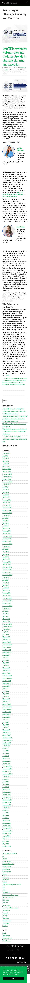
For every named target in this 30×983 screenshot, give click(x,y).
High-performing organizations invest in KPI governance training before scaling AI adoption (14, 431)
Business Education (8, 864)
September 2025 (7, 482)
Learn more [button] (15, 974)
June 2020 (5, 634)
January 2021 (6, 621)
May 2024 (5, 523)
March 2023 (6, 559)
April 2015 (5, 787)
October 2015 (6, 771)
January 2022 (6, 595)
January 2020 (6, 642)
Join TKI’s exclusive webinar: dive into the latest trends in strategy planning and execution (14, 56)
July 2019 (5, 657)
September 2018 (7, 683)
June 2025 (5, 489)
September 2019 (7, 652)
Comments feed (7, 938)
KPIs (4, 890)
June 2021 (5, 614)
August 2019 (6, 655)
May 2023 (5, 554)
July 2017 (5, 719)
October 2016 (6, 743)
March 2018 (6, 699)
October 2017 (6, 712)
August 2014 (6, 807)
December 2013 (7, 828)
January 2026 (6, 471)
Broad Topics (6, 861)
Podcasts (5, 902)
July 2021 (5, 611)
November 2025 (7, 476)
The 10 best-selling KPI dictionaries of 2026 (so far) (14, 425)
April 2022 (5, 588)
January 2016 (6, 763)
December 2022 (7, 567)
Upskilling (5, 923)
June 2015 (5, 782)
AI (3, 856)
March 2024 (6, 528)
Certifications (6, 871)
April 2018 (5, 696)
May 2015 (5, 784)
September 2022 (7, 575)
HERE (8, 375)
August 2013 (6, 836)
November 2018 (7, 678)
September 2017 (7, 714)
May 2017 (5, 725)
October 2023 (6, 541)
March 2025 (6, 497)
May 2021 (5, 616)
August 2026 (6, 453)
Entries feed (6, 935)
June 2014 (5, 813)
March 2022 (6, 590)
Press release (6, 905)
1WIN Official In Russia (9, 853)
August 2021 (6, 608)
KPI (3, 887)
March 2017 (6, 730)
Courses (4, 874)
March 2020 (6, 637)
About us (13, 953)
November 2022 (7, 570)
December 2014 (7, 797)
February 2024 (6, 531)
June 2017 (5, 722)
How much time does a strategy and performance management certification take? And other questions (14, 411)
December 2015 (7, 766)
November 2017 (7, 709)
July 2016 (5, 748)
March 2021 (6, 619)
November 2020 (7, 626)
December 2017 (7, 707)
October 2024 (6, 510)
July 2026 (5, 456)
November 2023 (7, 539)
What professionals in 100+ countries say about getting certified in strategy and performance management (15, 418)
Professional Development (10, 908)
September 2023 (7, 544)
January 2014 (6, 825)
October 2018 (6, 681)
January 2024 (6, 533)
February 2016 (6, 761)
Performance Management (10, 895)
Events (4, 882)
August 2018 (6, 686)
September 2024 (7, 513)
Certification (6, 869)
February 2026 (6, 469)
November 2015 (7, 769)
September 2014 (7, 805)
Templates (5, 918)
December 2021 (7, 598)
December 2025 (7, 474)
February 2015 (6, 792)
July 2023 (5, 549)
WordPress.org (6, 941)
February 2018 (6, 701)
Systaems (18, 384)
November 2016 (7, 740)
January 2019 (6, 673)
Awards (4, 858)
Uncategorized (6, 921)
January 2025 (6, 502)
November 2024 (7, 508)
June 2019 (5, 660)
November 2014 (7, 800)
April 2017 (5, 727)
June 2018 (5, 691)
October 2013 (6, 833)
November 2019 (7, 647)
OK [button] (13, 978)
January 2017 (6, 735)
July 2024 (5, 518)
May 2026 (5, 461)
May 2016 (5, 753)
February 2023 (6, 562)
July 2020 (5, 632)
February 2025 (6, 500)
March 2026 (6, 466)
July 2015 (5, 779)
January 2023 (6, 564)
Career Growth (7, 866)
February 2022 (6, 593)
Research (5, 913)
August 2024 (6, 515)
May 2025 (5, 492)
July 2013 (5, 838)
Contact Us (10, 949)
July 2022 (5, 580)
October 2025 (6, 479)
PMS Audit (5, 900)
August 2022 (6, 577)
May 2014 (5, 815)
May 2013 (5, 844)
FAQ (19, 949)
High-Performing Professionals (11, 884)
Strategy (5, 915)
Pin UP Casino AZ (8, 897)
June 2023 (5, 551)
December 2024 (7, 505)
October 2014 (6, 802)
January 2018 (6, 704)
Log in (4, 933)
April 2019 (5, 665)
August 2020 (6, 629)
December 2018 (7, 676)
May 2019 (5, 663)
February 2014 (6, 823)
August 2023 (6, 546)
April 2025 (5, 495)
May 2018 (5, 694)
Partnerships (6, 892)
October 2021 (6, 603)
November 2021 (7, 601)
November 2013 (7, 831)
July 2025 (5, 487)
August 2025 (6, 484)
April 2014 (5, 818)
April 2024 (5, 526)
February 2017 (6, 732)
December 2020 (7, 624)
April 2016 (5, 756)
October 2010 (6, 846)
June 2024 (5, 520)
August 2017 (6, 717)
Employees (5, 879)
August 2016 (6, 745)
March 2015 (6, 789)
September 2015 (7, 774)
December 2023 (7, 536)
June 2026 (5, 458)
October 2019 (6, 650)
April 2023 (5, 557)
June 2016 (5, 751)
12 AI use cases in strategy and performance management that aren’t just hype (14, 439)
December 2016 (7, 738)
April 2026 (5, 464)
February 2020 (6, 639)
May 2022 (5, 585)
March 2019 (6, 668)
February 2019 (6, 670)
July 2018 (5, 688)
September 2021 (7, 606)
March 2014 (6, 820)
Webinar (6, 69)
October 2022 (6, 572)
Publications (6, 910)
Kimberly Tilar (23, 67)
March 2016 (6, 758)
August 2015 (6, 776)
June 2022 (5, 582)
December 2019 (7, 645)
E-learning (5, 877)
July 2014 (5, 810)
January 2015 (6, 794)
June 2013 (5, 841)
